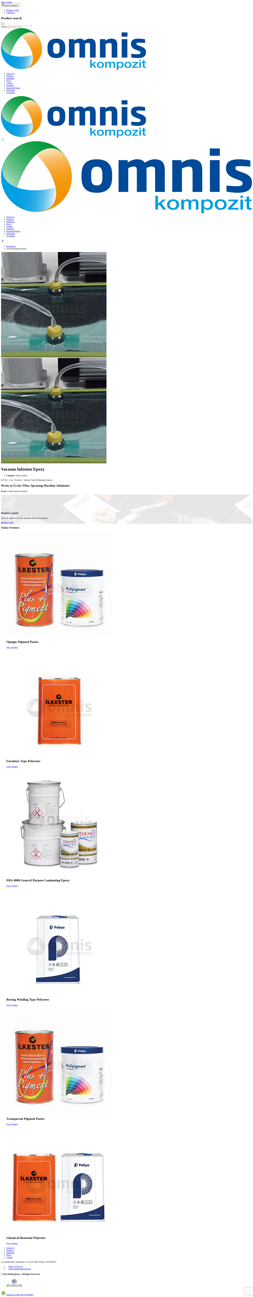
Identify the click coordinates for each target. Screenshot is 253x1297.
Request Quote (7, 522)
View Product (12, 647)
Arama (4, 27)
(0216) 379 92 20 (15, 1266)
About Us (10, 74)
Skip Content (6, 2)
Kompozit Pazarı (13, 88)
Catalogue (10, 12)
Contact (9, 83)
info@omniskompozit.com (20, 1269)
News (8, 81)
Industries (10, 78)
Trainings (10, 85)
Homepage (10, 246)
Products (10, 76)
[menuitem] (10, 90)
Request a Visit (12, 10)
